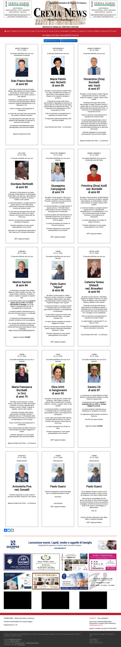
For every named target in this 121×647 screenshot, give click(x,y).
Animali (97, 31)
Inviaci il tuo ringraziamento (69, 40)
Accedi (114, 31)
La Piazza (90, 31)
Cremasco (74, 31)
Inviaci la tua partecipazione (52, 40)
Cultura (50, 31)
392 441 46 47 (15, 641)
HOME (7, 31)
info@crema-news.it (96, 625)
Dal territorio (42, 31)
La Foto (28, 31)
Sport (57, 31)
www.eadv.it (21, 644)
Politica (21, 31)
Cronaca (14, 31)
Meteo (34, 31)
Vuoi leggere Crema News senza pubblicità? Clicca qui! (60, 35)
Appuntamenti (65, 31)
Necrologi (104, 31)
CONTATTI (92, 618)
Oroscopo (82, 31)
